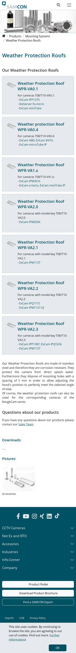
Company (9, 567)
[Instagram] (34, 517)
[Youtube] (26, 517)
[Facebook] (18, 517)
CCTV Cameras (13, 527)
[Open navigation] (69, 5)
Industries (10, 551)
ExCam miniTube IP (52, 185)
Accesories (10, 543)
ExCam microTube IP (33, 145)
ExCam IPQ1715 (29, 303)
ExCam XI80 (26, 140)
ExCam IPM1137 (29, 262)
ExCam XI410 (44, 140)
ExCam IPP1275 (29, 100)
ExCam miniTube (30, 108)
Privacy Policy (38, 618)
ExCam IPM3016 (29, 181)
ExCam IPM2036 (29, 222)
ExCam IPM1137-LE (31, 308)
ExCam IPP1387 (29, 344)
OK (58, 648)
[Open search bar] (58, 5)
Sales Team (25, 424)
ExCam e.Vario (28, 185)
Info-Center (11, 559)
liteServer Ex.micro (31, 104)
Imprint (9, 618)
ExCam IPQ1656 (51, 344)
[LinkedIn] (49, 517)
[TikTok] (57, 516)
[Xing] (42, 517)
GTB (21, 618)
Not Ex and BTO (14, 535)
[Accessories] (19, 478)
